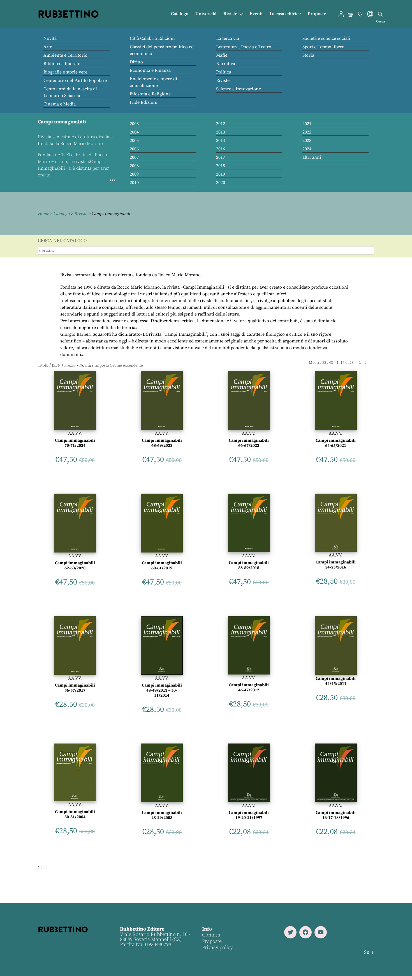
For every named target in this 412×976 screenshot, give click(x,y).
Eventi (256, 14)
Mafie (221, 55)
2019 (220, 174)
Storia (308, 55)
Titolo (43, 365)
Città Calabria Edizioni (152, 38)
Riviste (230, 14)
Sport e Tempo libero (323, 47)
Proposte (317, 14)
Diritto (136, 62)
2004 (134, 132)
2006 (134, 149)
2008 (134, 166)
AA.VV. (75, 433)
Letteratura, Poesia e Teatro (243, 47)
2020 (220, 182)
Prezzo (70, 365)
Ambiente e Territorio (65, 55)
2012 (220, 123)
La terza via (227, 38)
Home (43, 214)
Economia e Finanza (150, 70)
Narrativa (225, 63)
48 (331, 362)
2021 (306, 123)
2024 (306, 149)
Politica (223, 72)
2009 (134, 174)
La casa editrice (285, 14)
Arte (47, 47)
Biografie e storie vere (65, 72)
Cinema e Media (59, 104)
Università (205, 14)
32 (324, 362)
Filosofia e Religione (150, 94)
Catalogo (179, 14)
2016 (220, 149)
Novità (50, 38)
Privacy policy (217, 947)
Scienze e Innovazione (238, 89)
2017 (220, 157)
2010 (134, 182)
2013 (220, 132)
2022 (306, 132)
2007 (134, 157)
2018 (220, 166)
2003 (134, 123)
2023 (306, 140)
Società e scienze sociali (326, 38)
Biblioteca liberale (61, 63)
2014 (220, 140)
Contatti (211, 935)
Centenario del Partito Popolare (75, 80)
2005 (134, 140)
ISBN (56, 365)
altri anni (311, 157)
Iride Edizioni (144, 102)
